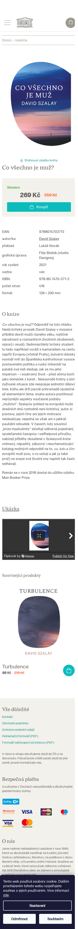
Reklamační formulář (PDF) (20, 736)
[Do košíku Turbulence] (69, 670)
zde (6, 895)
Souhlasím (55, 919)
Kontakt (7, 717)
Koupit (42, 206)
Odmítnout (19, 919)
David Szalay (49, 239)
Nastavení (37, 906)
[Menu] (7, 23)
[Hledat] (26, 23)
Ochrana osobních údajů (18, 730)
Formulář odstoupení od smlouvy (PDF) (28, 742)
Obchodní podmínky (15, 723)
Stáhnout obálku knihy (41, 160)
